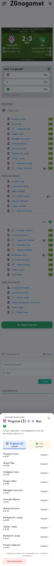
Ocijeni (44, 455)
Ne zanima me (14, 561)
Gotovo (40, 561)
